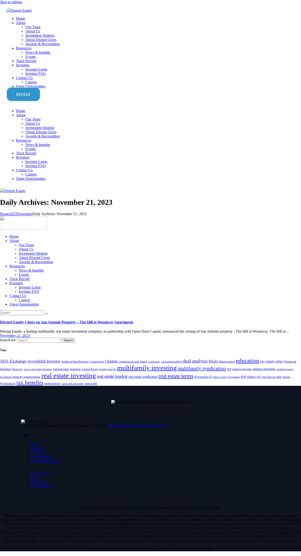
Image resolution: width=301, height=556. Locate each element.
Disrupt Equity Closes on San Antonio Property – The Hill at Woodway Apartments (66, 322)
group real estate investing (38, 369)
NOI (229, 369)
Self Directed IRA (271, 377)
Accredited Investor (43, 361)
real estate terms (175, 376)
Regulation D (202, 377)
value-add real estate (72, 383)
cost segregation (171, 361)
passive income (242, 369)
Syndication (8, 383)
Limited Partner (90, 369)
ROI (243, 377)
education (247, 360)
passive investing (264, 369)
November (24, 214)
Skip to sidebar (11, 2)
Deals (213, 361)
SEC (259, 377)
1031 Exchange (13, 361)
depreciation (227, 361)
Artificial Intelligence (75, 361)
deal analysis (195, 360)
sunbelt (286, 377)
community (154, 361)
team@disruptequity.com (125, 426)
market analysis (107, 369)
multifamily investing (147, 367)
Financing (17, 369)
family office (274, 361)
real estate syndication (143, 377)
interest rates (61, 369)
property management (26, 377)
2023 (13, 214)
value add (90, 383)
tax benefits (29, 382)
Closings (111, 361)
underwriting (52, 383)
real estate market (112, 376)
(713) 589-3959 (155, 426)
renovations (233, 377)
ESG (262, 361)
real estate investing (68, 375)
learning (75, 369)
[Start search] (46, 313)
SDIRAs (251, 377)
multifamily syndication (202, 368)
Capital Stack (97, 361)
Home (4, 214)
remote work (219, 377)
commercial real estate (133, 361)
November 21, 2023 (15, 336)
